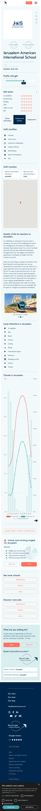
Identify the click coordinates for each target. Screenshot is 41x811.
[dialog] (20, 796)
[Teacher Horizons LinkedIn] (17, 723)
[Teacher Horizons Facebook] (13, 723)
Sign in (12, 575)
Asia (20, 602)
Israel (20, 596)
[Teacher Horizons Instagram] (9, 723)
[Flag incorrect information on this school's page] (36, 16)
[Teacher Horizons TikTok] (15, 727)
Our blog (11, 712)
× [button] (39, 784)
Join (29, 3)
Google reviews (15, 746)
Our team (12, 708)
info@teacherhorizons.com (17, 717)
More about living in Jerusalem (20, 542)
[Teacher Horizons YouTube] (11, 727)
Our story (12, 704)
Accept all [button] (11, 807)
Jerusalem (20, 590)
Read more (13, 792)
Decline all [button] (29, 807)
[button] (20, 203)
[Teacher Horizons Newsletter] (19, 727)
